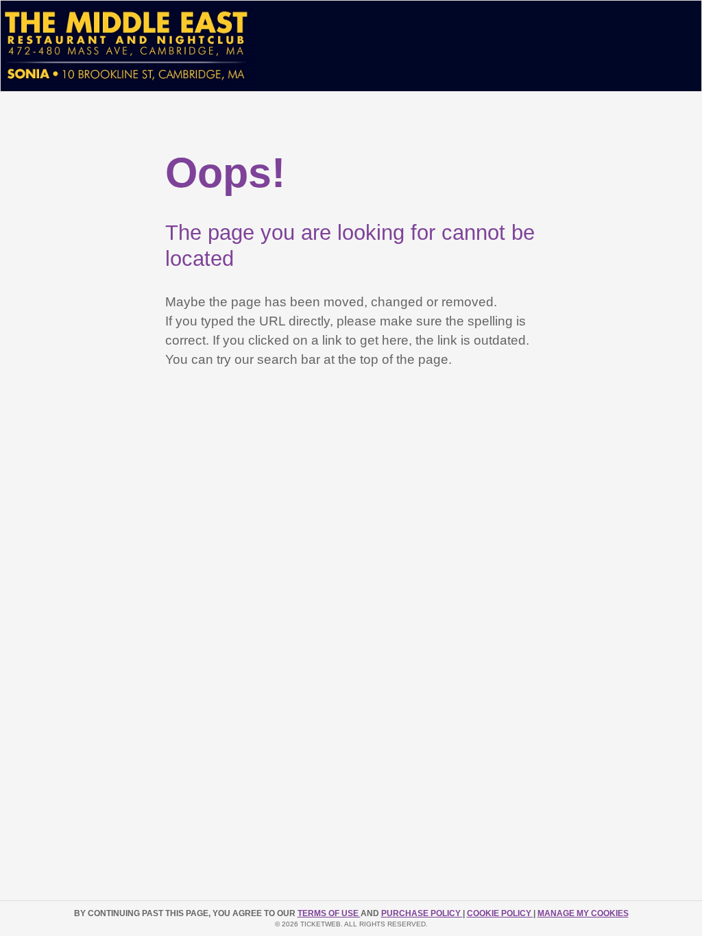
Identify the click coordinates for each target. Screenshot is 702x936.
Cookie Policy (500, 913)
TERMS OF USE (329, 913)
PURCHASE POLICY (422, 913)
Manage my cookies (583, 913)
